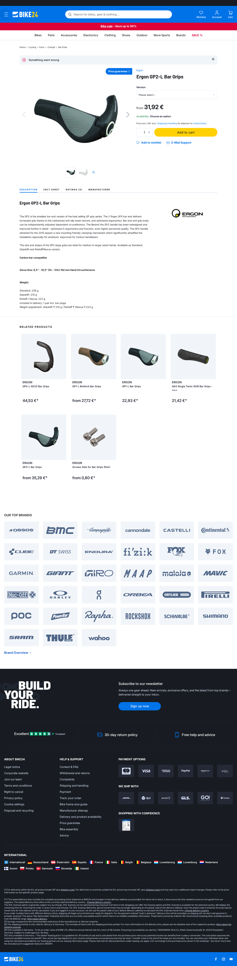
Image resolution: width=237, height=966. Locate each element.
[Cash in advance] (225, 771)
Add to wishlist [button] (151, 142)
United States (199, 123)
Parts (41, 47)
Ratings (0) (74, 189)
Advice (64, 835)
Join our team (13, 779)
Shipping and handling (74, 785)
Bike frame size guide (73, 804)
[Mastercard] (126, 771)
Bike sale (106, 26)
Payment (65, 792)
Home (23, 47)
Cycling (32, 47)
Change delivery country (99, 902)
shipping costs (68, 889)
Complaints (67, 779)
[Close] (213, 58)
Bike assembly (69, 829)
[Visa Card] (146, 771)
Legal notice (12, 767)
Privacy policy (13, 798)
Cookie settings (14, 804)
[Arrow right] (112, 356)
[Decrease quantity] (139, 132)
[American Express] (166, 771)
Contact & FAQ (69, 767)
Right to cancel (13, 792)
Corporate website (16, 773)
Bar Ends (62, 47)
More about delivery (37, 919)
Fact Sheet (52, 189)
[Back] (24, 114)
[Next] (128, 114)
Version (141, 87)
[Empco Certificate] (126, 825)
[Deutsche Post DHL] (126, 798)
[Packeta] (225, 798)
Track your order (70, 798)
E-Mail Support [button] (181, 142)
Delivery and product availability (80, 816)
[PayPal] (185, 771)
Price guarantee (70, 823)
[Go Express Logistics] (205, 798)
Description (28, 189)
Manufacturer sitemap (74, 810)
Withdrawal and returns (75, 773)
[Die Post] (166, 798)
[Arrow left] (74, 356)
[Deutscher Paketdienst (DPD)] (146, 798)
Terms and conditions (18, 785)
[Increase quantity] (149, 132)
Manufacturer (99, 189)
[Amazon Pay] (205, 771)
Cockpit (51, 47)
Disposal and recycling (19, 810)
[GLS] (185, 798)
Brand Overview (16, 652)
